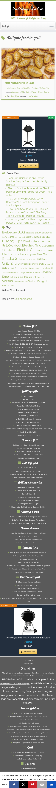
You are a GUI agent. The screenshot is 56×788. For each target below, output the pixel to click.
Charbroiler (30, 241)
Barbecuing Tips (13, 88)
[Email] (42, 784)
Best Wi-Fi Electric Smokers (28, 536)
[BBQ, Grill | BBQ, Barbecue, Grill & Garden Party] (28, 9)
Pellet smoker (35, 273)
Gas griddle (30, 254)
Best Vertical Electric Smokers (28, 543)
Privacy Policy (28, 664)
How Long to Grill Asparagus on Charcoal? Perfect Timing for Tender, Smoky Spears (27, 202)
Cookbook (14, 245)
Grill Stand (19, 268)
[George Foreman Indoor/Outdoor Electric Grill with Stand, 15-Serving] (28, 133)
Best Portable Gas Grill (28, 769)
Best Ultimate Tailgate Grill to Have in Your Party (28, 569)
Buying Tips (12, 241)
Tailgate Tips (44, 88)
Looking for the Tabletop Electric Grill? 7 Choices (28, 364)
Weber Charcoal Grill (20, 281)
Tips (39, 277)
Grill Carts (32, 259)
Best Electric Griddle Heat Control (28, 487)
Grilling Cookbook (24, 264)
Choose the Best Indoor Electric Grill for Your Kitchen (28, 377)
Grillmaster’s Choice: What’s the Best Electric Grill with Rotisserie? (28, 360)
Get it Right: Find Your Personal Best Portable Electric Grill (28, 383)
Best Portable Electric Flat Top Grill (28, 471)
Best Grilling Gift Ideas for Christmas (28, 435)
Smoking (18, 277)
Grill (27, 92)
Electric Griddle (34, 245)
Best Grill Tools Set (28, 494)
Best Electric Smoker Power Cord (28, 491)
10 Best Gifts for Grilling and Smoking (28, 425)
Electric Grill (26, 250)
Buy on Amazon (30, 165)
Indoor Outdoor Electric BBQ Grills (28, 331)
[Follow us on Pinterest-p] (3, 26)
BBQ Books (30, 233)
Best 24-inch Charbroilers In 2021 (28, 595)
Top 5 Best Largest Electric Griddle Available (28, 743)
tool (43, 277)
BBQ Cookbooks (43, 232)
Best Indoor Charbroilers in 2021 (28, 585)
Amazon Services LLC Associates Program (14, 684)
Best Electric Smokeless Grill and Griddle (28, 713)
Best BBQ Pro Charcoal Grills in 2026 (28, 448)
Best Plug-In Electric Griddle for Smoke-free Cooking (28, 717)
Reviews (47, 272)
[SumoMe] (51, 784)
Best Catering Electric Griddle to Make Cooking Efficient (28, 733)
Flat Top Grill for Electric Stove (28, 468)
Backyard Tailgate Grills (28, 559)
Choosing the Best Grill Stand (28, 500)
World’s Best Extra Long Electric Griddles (28, 739)
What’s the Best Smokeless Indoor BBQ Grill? (28, 752)
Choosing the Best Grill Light (28, 504)
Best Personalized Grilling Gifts (28, 412)
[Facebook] (14, 784)
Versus (7, 281)
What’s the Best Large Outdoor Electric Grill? (28, 357)
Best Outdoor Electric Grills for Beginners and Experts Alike (28, 386)
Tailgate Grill (30, 277)
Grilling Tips (26, 88)
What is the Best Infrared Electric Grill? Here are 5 (28, 367)
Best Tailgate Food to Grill (19, 82)
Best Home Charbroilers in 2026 (28, 588)
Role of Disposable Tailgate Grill (28, 562)
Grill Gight (42, 259)
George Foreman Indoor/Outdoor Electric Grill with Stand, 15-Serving (28, 151)
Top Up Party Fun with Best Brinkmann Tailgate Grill (28, 553)
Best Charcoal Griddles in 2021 (28, 458)
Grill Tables (29, 268)
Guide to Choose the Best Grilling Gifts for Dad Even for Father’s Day (28, 429)
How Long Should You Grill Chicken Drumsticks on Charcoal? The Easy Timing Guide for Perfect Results (27, 212)
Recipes (35, 88)
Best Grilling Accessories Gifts (28, 409)
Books (46, 236)
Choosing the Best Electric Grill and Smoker (28, 334)
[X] (23, 784)
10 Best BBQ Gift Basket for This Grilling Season (28, 403)
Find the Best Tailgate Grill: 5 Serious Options (28, 572)
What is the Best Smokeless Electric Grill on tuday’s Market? (28, 341)
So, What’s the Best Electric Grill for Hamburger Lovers (28, 344)
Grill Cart (26, 259)
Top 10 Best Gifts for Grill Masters (28, 406)
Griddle (8, 258)
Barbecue (15, 92)
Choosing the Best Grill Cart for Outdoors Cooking (28, 507)
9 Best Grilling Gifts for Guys (28, 416)
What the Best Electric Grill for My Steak (28, 347)
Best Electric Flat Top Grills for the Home (28, 478)
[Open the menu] (51, 25)
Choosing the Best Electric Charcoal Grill (28, 337)
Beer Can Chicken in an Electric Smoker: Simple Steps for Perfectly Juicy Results (30, 181)
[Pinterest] (32, 784)
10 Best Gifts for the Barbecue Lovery (28, 422)
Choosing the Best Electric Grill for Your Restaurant (28, 380)
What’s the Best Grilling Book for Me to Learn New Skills (28, 523)
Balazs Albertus (23, 298)
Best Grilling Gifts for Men (28, 432)
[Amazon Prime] (28, 155)
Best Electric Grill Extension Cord (28, 497)
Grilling (33, 92)
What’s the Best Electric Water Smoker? (28, 540)
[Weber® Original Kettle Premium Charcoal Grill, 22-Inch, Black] (28, 621)
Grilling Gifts (38, 264)
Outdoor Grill (39, 268)
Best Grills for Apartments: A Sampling (28, 756)
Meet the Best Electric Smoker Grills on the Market (28, 533)
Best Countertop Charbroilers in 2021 (28, 582)
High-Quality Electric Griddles (28, 723)
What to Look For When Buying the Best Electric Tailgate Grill (28, 566)
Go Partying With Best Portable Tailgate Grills (28, 556)
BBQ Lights (8, 237)
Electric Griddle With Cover (28, 720)
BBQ (22, 92)
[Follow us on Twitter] (8, 26)
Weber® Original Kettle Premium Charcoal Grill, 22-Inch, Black (28, 638)
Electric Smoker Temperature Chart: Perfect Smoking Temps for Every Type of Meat (29, 192)
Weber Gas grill (37, 281)
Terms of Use (28, 660)
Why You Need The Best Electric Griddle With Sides (28, 726)
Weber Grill (8, 285)
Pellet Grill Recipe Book (20, 273)
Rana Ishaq (15, 96)
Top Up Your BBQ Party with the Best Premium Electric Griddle (28, 730)
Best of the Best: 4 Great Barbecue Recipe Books (28, 520)
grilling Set (49, 264)
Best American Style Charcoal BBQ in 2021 (28, 455)
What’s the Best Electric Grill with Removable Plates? (28, 354)
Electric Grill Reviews (45, 250)
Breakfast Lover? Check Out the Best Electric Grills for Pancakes (28, 350)
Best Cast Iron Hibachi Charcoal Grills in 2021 (28, 445)
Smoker (7, 277)
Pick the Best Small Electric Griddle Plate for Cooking (28, 736)
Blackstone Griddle (31, 237)
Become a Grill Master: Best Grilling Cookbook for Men (28, 517)
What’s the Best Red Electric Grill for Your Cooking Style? (28, 370)
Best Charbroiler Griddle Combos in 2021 (28, 592)
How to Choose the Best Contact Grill (28, 759)
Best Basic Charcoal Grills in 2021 (28, 452)
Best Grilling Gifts (28, 399)
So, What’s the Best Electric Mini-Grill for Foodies (28, 373)
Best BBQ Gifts (28, 396)
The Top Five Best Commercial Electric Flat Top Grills (28, 474)
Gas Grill (42, 254)
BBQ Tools (18, 237)
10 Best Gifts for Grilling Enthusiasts (28, 419)
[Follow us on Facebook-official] (5, 26)
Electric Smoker (13, 254)
